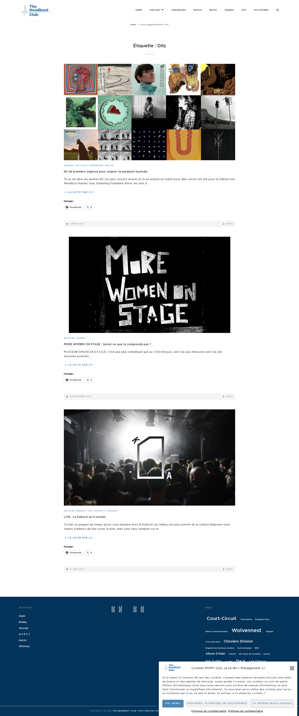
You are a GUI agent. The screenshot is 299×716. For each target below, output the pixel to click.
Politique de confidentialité (208, 711)
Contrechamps (244, 648)
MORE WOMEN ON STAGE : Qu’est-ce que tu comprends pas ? (107, 344)
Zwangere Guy (262, 619)
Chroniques (178, 10)
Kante (229, 224)
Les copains (261, 10)
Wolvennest (246, 630)
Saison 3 (100, 511)
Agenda (229, 10)
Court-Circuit (221, 618)
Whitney (24, 646)
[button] (292, 668)
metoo (266, 654)
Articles (80, 165)
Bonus (198, 10)
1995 (257, 648)
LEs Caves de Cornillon (250, 654)
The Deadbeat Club (124, 711)
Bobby (23, 622)
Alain (22, 616)
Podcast (155, 10)
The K (240, 661)
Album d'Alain (215, 653)
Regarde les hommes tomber (219, 648)
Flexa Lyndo (246, 619)
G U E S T (24, 634)
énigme (269, 631)
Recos (213, 10)
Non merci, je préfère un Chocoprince (217, 703)
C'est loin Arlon (212, 642)
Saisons (112, 511)
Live (243, 10)
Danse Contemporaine (216, 631)
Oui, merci (173, 703)
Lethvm (232, 654)
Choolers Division (238, 641)
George (23, 628)
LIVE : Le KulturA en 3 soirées (85, 517)
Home (138, 10)
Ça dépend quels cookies (272, 703)
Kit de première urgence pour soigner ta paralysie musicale (105, 171)
